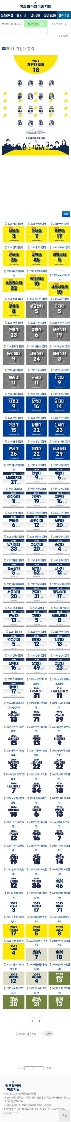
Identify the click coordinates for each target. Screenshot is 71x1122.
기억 (19, 1068)
